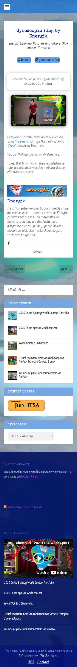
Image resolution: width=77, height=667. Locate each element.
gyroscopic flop (49, 59)
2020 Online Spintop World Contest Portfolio (44, 313)
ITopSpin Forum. (29, 477)
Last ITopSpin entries (25, 507)
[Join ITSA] (26, 410)
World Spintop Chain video (33, 343)
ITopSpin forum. (49, 655)
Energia (13, 43)
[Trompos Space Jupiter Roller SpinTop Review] (12, 375)
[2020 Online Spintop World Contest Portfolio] (12, 315)
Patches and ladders (46, 43)
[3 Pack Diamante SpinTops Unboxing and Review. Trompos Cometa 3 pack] (12, 360)
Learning (26, 43)
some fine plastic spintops (23, 141)
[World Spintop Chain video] (12, 345)
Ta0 (70, 472)
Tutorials (44, 48)
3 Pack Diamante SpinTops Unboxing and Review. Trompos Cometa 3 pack (41, 359)
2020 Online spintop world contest (38, 328)
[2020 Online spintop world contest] (12, 330)
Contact (43, 662)
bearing (26, 59)
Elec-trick (37, 145)
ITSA (31, 662)
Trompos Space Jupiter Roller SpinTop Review (40, 374)
